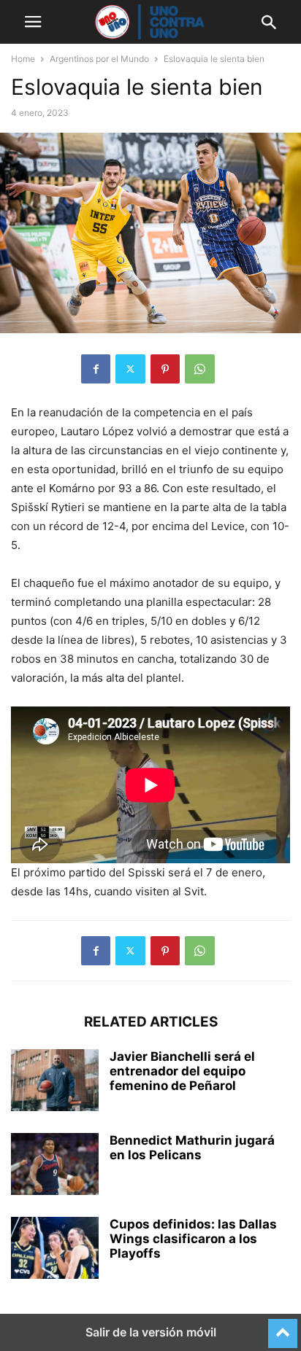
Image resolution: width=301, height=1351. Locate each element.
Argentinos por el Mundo (99, 58)
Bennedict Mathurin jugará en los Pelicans (192, 1147)
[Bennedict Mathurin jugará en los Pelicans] (55, 1166)
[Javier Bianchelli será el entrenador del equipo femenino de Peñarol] (55, 1082)
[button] (33, 22)
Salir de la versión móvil (150, 1332)
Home (23, 58)
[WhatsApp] (200, 369)
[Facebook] (95, 369)
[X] (130, 369)
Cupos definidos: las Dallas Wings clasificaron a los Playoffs (193, 1239)
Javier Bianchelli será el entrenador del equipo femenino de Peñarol (182, 1071)
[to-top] (282, 1327)
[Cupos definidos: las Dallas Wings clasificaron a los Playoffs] (55, 1249)
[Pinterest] (165, 369)
